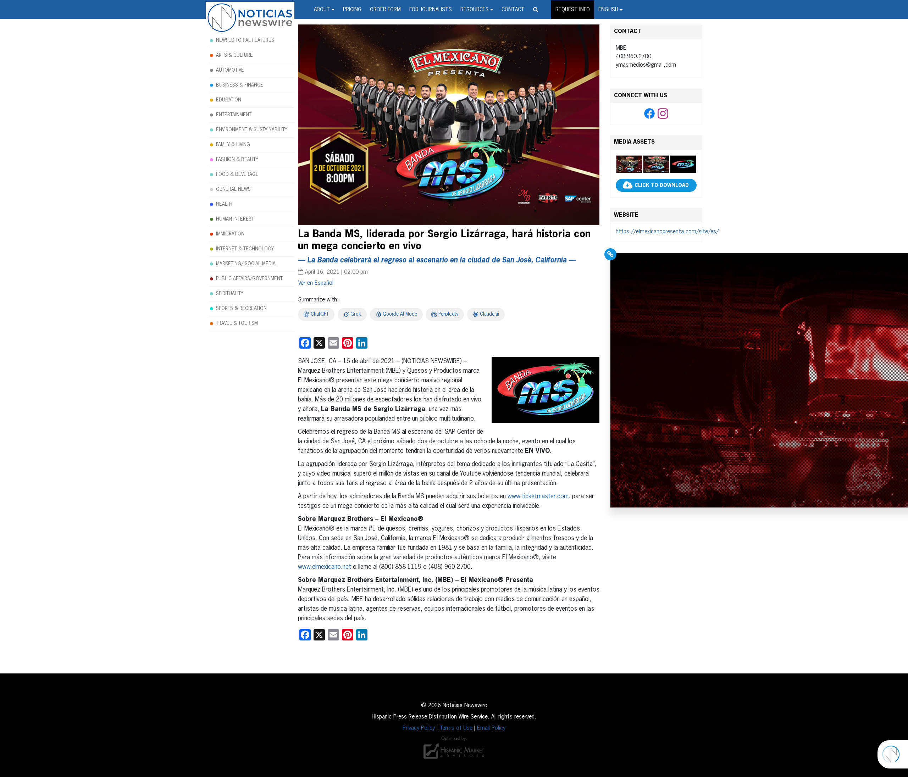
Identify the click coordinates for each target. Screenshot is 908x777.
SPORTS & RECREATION (241, 308)
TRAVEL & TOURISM (237, 323)
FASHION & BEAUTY (237, 159)
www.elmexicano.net (324, 567)
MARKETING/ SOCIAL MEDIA (246, 263)
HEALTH (224, 204)
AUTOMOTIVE (230, 70)
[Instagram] (663, 114)
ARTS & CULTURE (234, 55)
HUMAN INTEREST (235, 219)
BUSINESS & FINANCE (239, 85)
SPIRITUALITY (229, 293)
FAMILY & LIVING (233, 144)
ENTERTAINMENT (233, 114)
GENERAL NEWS (233, 189)
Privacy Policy (419, 728)
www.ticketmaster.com (538, 496)
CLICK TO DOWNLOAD (662, 185)
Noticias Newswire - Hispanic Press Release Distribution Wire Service (250, 18)
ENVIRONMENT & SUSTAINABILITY (251, 129)
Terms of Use (455, 728)
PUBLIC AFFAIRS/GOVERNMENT (249, 278)
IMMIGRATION (230, 234)
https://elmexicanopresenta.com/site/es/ (667, 232)
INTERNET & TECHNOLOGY (245, 248)
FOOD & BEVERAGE (237, 174)
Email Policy (491, 728)
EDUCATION (228, 100)
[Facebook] (649, 114)
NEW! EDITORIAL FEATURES (245, 40)
